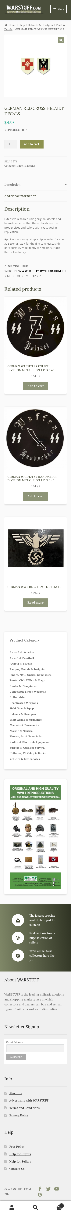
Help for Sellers (20, 1161)
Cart (54, 1204)
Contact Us (16, 1169)
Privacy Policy (18, 1115)
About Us (15, 1093)
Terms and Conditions (24, 1108)
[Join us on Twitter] (48, 1190)
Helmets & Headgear (40, 25)
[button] (61, 40)
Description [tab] (12, 184)
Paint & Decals (26, 165)
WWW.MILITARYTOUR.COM (39, 271)
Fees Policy (16, 1146)
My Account (12, 1207)
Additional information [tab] (20, 196)
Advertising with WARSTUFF (28, 1100)
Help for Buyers (20, 1154)
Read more (35, 602)
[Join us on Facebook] (40, 1190)
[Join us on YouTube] (56, 1190)
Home (12, 25)
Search (35, 1207)
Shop (22, 25)
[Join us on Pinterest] (40, 1195)
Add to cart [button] (35, 386)
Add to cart (31, 144)
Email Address (14, 1042)
